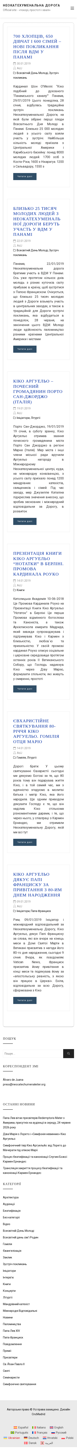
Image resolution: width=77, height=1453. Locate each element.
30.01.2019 (24, 63)
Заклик (7, 1257)
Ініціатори (23, 417)
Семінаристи (11, 1377)
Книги (20, 590)
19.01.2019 (24, 408)
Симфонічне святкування (19, 1384)
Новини (8, 1317)
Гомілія (21, 757)
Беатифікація (12, 1210)
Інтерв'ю (8, 1277)
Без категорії (11, 1217)
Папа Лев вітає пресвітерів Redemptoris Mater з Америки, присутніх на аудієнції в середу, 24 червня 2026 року (36, 1122)
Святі (6, 1370)
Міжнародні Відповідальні (20, 1310)
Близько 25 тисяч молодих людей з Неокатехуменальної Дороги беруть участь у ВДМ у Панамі (37, 221)
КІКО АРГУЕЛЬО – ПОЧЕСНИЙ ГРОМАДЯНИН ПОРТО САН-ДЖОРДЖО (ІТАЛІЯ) (38, 391)
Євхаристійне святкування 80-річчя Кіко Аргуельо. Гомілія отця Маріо (36, 731)
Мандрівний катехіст (16, 1304)
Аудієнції (9, 1204)
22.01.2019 (24, 240)
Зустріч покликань (15, 1264)
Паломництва (12, 1324)
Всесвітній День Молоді (32, 73)
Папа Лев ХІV (11, 1330)
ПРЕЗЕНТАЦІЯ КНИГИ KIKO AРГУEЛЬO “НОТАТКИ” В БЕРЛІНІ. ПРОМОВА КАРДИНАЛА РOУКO (38, 564)
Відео (6, 1224)
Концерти (9, 1290)
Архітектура (11, 1197)
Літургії (35, 417)
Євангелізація (12, 1250)
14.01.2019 (24, 580)
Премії (7, 1350)
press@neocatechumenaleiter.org (24, 1084)
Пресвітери (10, 1357)
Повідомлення (12, 1344)
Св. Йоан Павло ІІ (13, 1364)
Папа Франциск (41, 911)
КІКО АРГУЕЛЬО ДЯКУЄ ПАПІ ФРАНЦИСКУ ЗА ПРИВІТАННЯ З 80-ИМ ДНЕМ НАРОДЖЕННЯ (37, 884)
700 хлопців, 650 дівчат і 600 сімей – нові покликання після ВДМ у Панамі (37, 46)
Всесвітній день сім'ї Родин (20, 1237)
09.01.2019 (24, 901)
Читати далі (24, 176)
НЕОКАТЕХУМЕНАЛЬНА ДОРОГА (31, 5)
